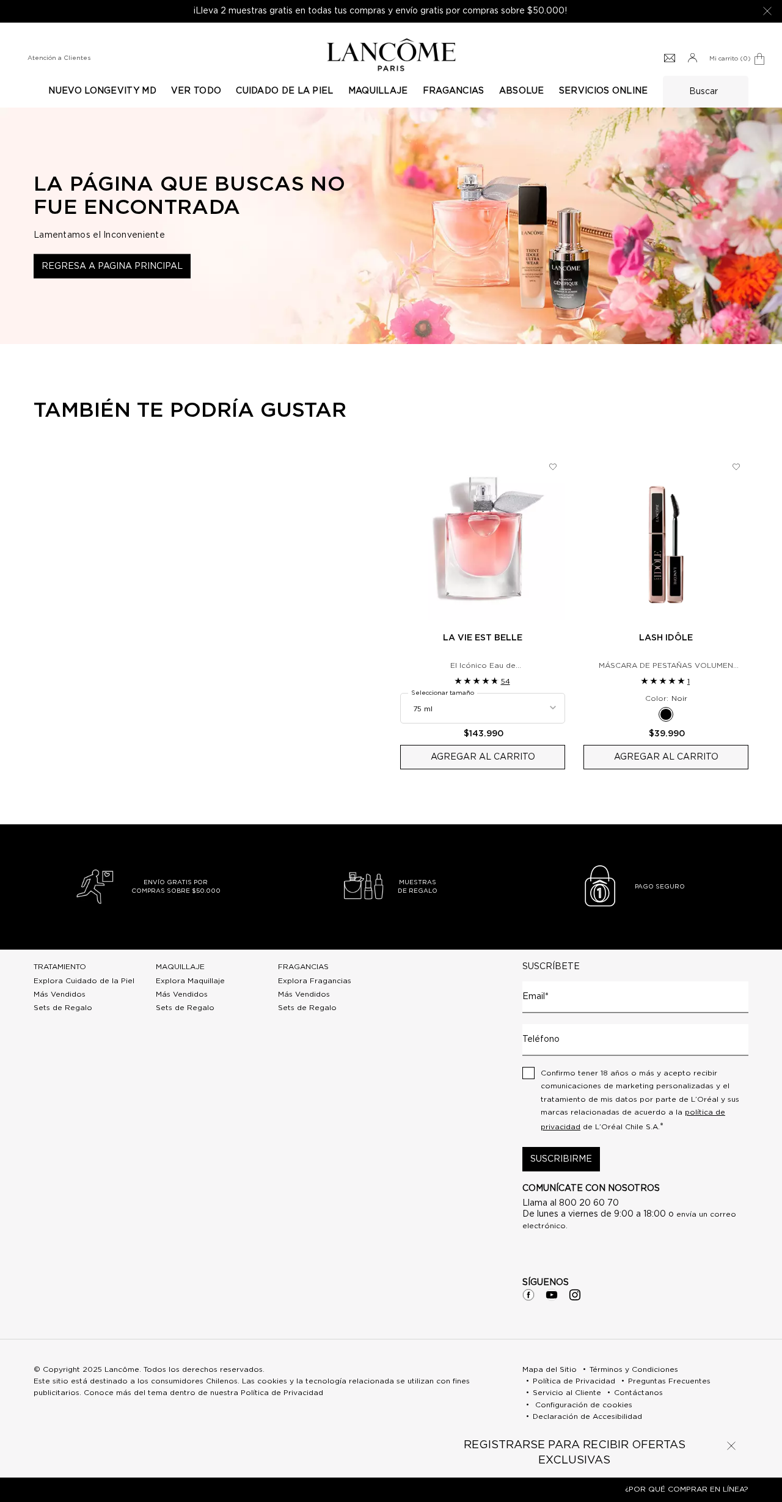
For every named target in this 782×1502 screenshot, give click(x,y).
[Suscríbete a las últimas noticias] (669, 59)
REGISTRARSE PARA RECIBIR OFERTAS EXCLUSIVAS (574, 1453)
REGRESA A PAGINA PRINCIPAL (112, 266)
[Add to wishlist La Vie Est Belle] (553, 467)
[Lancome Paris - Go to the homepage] (391, 55)
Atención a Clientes (58, 58)
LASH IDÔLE (666, 638)
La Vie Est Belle (482, 638)
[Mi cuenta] (692, 58)
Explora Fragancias (314, 980)
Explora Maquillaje (190, 980)
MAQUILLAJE (180, 966)
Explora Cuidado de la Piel (84, 980)
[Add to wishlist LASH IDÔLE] (736, 467)
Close (731, 1446)
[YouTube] (552, 1295)
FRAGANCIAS (303, 966)
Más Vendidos (60, 994)
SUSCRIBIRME (561, 1159)
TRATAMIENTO (60, 966)
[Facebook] (528, 1295)
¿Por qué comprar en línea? (686, 1489)
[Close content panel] (767, 11)
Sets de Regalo (63, 1007)
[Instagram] (575, 1295)
